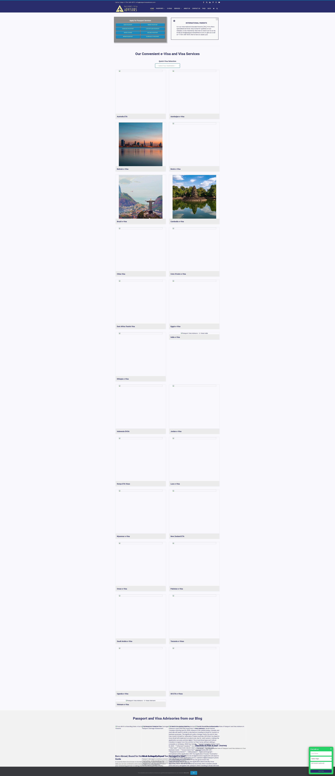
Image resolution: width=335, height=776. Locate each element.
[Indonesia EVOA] (141, 407)
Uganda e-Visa (122, 694)
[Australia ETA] (141, 92)
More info (186, 773)
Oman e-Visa (122, 589)
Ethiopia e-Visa (123, 379)
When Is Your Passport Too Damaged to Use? (164, 756)
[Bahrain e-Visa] (141, 144)
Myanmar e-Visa (123, 536)
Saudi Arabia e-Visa (124, 641)
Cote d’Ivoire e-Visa (178, 274)
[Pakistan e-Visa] (194, 564)
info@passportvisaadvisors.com (145, 2)
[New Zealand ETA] (194, 511)
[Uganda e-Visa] (141, 669)
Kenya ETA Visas (123, 484)
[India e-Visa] (194, 333)
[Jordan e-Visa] (194, 407)
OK (194, 772)
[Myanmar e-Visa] (141, 511)
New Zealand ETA (177, 536)
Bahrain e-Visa (122, 169)
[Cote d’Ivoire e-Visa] (194, 249)
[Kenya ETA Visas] (141, 459)
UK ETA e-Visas (177, 694)
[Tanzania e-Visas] (194, 616)
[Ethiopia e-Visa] (141, 354)
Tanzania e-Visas (177, 641)
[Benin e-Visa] (194, 144)
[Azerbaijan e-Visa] (194, 92)
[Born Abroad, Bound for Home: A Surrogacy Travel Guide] (141, 739)
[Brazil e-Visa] (141, 197)
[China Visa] (141, 249)
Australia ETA (122, 117)
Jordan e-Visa (176, 431)
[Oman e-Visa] (141, 564)
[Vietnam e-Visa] (141, 701)
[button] (217, 8)
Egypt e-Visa (175, 326)
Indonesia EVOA (123, 431)
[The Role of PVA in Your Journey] (220, 733)
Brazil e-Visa (122, 221)
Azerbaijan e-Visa (177, 117)
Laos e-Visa (175, 484)
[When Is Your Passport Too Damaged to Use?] (167, 739)
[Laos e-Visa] (194, 459)
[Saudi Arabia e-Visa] (141, 616)
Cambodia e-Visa (177, 221)
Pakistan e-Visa (177, 589)
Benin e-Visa (175, 169)
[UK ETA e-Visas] (194, 669)
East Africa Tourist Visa (126, 326)
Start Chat (321, 771)
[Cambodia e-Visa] (194, 197)
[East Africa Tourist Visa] (141, 302)
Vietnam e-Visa (123, 704)
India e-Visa (175, 337)
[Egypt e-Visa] (194, 302)
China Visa (121, 274)
